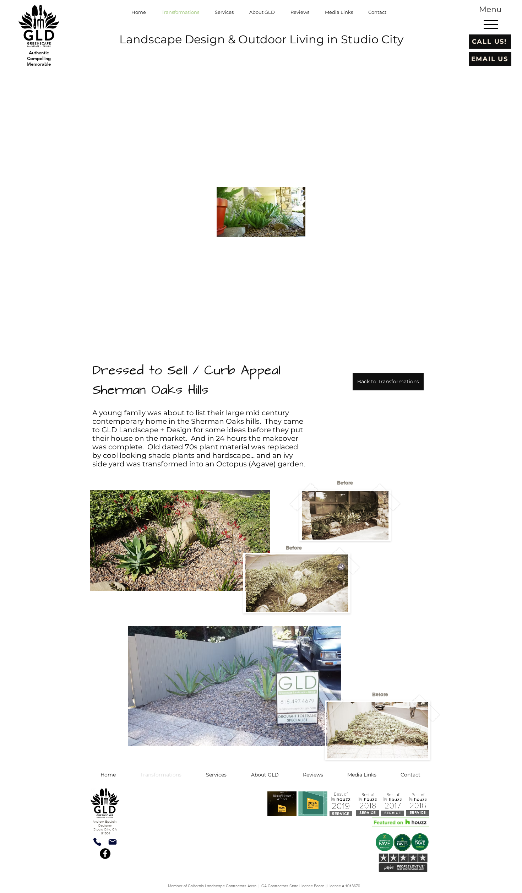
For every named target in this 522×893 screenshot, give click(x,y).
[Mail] (112, 841)
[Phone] (97, 841)
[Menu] (490, 24)
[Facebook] (105, 853)
